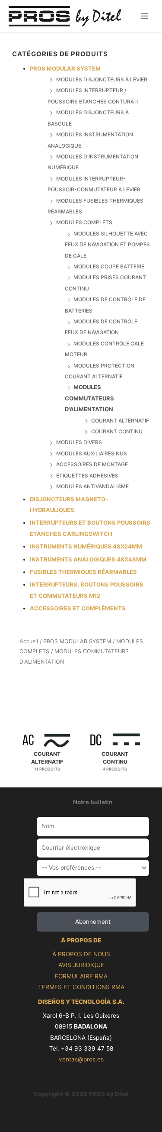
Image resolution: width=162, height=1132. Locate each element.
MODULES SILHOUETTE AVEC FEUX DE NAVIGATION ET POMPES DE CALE (107, 244)
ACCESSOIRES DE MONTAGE (92, 464)
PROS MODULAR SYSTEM (65, 68)
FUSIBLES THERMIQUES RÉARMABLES (83, 571)
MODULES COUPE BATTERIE (108, 266)
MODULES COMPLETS (84, 222)
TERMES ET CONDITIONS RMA (81, 987)
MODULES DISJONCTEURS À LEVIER (101, 79)
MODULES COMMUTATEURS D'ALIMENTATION (89, 398)
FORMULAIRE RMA (81, 976)
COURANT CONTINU (117, 431)
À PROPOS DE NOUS (81, 954)
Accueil (28, 641)
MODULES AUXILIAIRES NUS (91, 453)
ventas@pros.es (81, 1059)
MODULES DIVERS (79, 442)
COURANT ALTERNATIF (120, 420)
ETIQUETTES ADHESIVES (87, 475)
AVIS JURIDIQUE (81, 964)
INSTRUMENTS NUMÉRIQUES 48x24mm (86, 546)
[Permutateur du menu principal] (145, 16)
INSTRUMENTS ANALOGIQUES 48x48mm (88, 559)
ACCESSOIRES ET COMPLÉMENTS (78, 608)
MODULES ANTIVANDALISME (92, 486)
